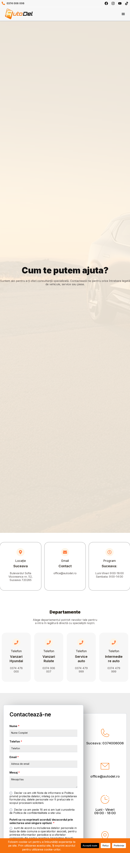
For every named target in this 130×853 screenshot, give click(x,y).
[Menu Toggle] (123, 14)
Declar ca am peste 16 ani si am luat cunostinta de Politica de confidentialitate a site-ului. (41, 811)
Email (65, 561)
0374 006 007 (48, 669)
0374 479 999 (81, 669)
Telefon (16, 651)
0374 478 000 (16, 669)
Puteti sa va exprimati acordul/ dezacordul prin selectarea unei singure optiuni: (41, 821)
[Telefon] (16, 642)
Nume (14, 726)
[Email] (65, 552)
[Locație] (20, 552)
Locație (20, 561)
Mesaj (14, 772)
